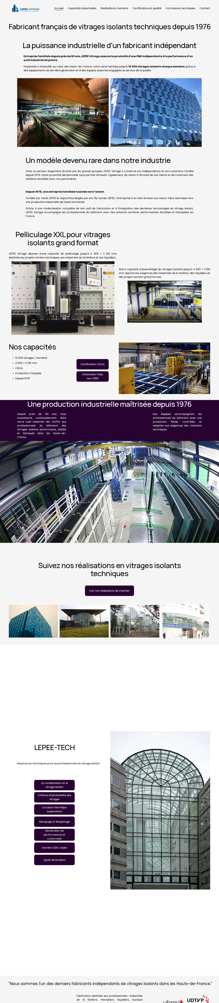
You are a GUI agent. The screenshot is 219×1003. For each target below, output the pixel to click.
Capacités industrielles (82, 8)
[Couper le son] (191, 317)
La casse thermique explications (54, 809)
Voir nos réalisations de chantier (109, 591)
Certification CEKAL (92, 364)
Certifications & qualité (147, 8)
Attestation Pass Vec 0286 (92, 376)
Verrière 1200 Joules (54, 848)
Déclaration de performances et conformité (54, 835)
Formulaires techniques (180, 8)
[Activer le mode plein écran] (198, 317)
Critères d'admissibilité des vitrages (54, 797)
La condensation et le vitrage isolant (54, 785)
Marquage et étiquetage (54, 822)
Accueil (58, 8)
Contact (205, 8)
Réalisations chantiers (114, 8)
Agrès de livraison (54, 860)
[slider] (164, 321)
